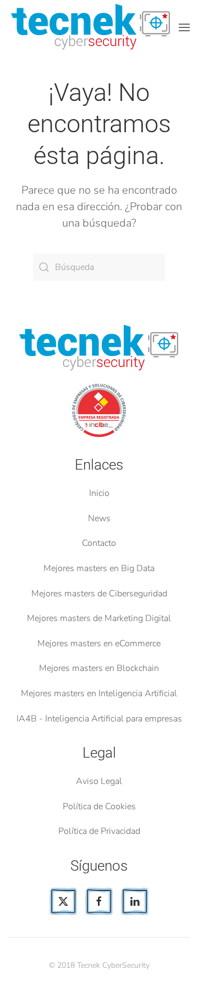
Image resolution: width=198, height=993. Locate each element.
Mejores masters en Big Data (99, 568)
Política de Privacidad (99, 831)
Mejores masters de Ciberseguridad (99, 594)
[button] (184, 27)
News (99, 518)
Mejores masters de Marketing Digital (99, 618)
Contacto (99, 543)
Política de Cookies (99, 806)
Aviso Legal (99, 781)
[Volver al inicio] (92, 27)
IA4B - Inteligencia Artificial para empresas (99, 719)
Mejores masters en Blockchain (99, 668)
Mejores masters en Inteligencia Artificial (99, 693)
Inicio (99, 493)
